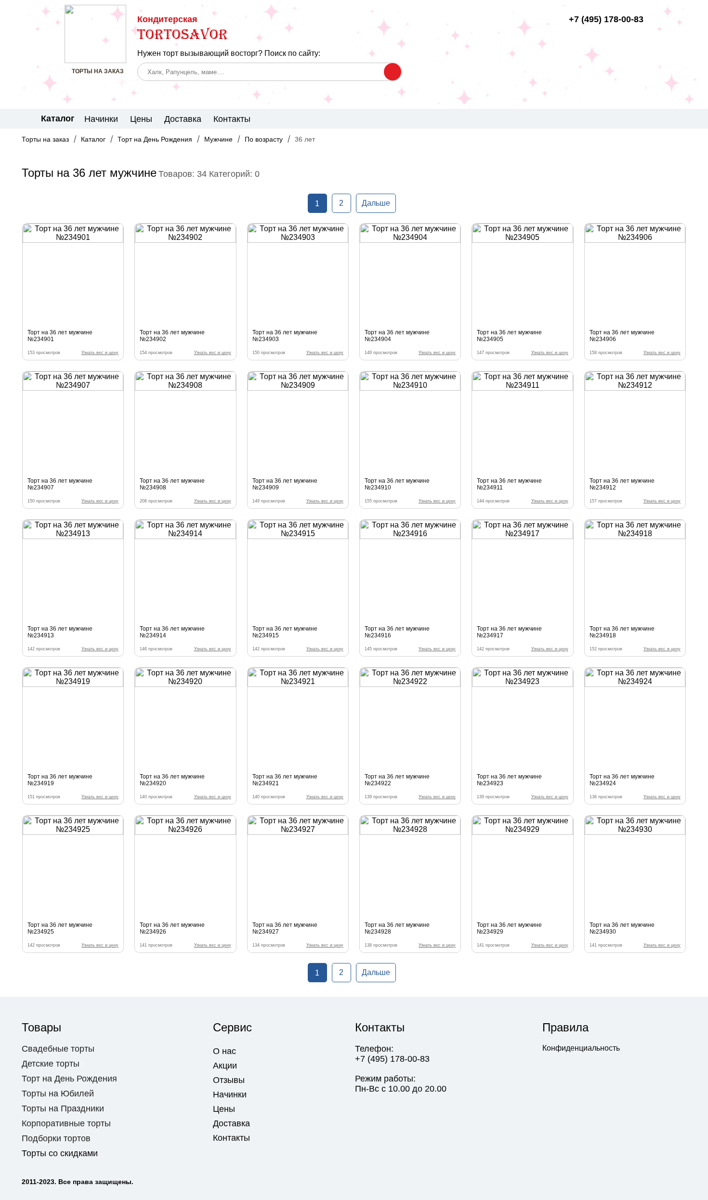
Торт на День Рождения (155, 139)
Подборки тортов (56, 1138)
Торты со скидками (60, 1153)
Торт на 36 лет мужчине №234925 (59, 928)
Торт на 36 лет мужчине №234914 (172, 632)
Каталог (93, 139)
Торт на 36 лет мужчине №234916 (397, 632)
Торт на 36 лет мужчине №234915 (284, 632)
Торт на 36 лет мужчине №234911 (509, 484)
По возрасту (264, 139)
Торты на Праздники (63, 1108)
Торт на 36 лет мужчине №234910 (397, 484)
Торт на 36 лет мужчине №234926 (172, 928)
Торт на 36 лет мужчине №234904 (397, 336)
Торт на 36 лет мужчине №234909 (284, 484)
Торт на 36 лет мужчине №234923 (509, 780)
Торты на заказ (45, 139)
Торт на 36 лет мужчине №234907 (59, 484)
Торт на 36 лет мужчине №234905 (509, 336)
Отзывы (229, 1080)
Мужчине (218, 139)
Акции (225, 1065)
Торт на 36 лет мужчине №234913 (59, 632)
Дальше (376, 203)
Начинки (101, 119)
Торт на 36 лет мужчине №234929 (509, 928)
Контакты (231, 119)
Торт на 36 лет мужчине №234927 (284, 928)
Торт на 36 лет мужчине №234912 (622, 484)
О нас (224, 1051)
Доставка (182, 119)
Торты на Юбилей (58, 1093)
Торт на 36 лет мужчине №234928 (397, 928)
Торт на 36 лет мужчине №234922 (397, 780)
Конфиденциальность (581, 1048)
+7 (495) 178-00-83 (606, 19)
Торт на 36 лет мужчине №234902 (172, 336)
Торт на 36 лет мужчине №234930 (622, 928)
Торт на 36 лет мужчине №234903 (284, 336)
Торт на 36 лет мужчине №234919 (59, 780)
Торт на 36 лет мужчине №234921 (284, 780)
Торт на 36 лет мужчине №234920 (172, 780)
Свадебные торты (58, 1049)
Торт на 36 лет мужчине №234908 (172, 484)
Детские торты (50, 1063)
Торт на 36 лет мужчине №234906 (622, 336)
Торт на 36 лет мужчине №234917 (509, 632)
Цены (141, 119)
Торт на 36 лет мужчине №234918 (622, 632)
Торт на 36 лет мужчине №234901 (59, 336)
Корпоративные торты (66, 1123)
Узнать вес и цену (99, 352)
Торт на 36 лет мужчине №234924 (622, 780)
